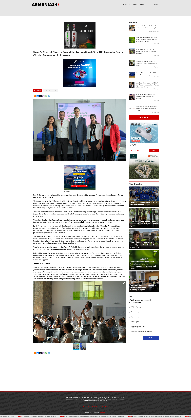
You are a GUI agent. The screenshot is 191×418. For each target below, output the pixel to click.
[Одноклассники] (35, 96)
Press (135, 4)
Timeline (133, 22)
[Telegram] (49, 96)
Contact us (86, 406)
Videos (142, 4)
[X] (40, 96)
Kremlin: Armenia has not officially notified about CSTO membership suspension (127, 416)
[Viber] (43, 96)
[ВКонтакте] (38, 96)
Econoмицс (37, 90)
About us (94, 406)
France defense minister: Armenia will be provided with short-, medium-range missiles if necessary (64, 416)
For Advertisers (104, 406)
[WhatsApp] (46, 96)
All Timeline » (144, 117)
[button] (124, 283)
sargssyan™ (103, 412)
